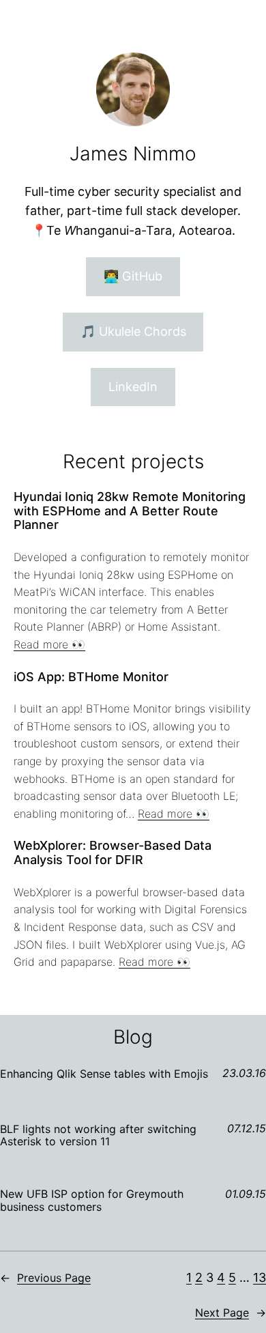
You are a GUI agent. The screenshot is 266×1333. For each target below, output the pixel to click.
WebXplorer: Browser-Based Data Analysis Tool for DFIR (112, 853)
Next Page (230, 1312)
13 (259, 1277)
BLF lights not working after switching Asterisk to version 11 (98, 1135)
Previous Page (45, 1278)
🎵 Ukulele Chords (133, 331)
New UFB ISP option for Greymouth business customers (91, 1200)
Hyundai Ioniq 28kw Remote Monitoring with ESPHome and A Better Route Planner (130, 511)
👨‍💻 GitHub (133, 276)
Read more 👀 (49, 644)
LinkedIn (133, 386)
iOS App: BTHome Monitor (91, 677)
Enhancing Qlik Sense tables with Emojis (104, 1073)
